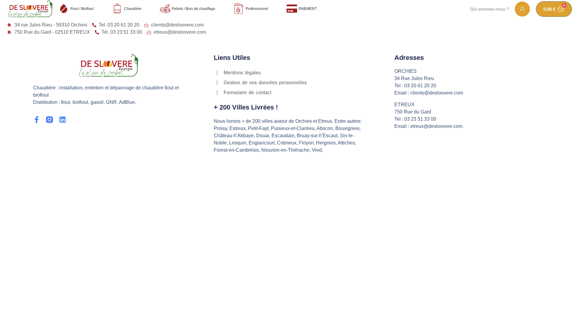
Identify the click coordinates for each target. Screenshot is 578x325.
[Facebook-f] (36, 119)
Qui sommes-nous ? (489, 9)
